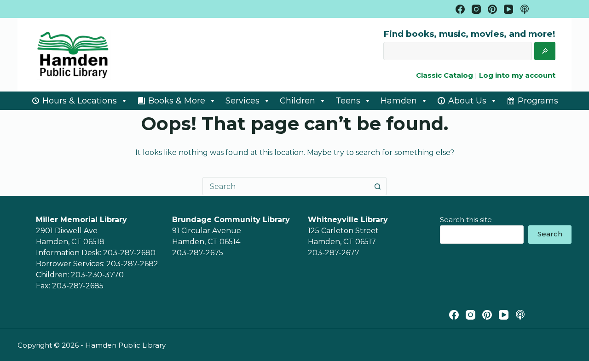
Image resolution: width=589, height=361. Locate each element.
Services (242, 101)
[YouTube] (508, 9)
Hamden (399, 101)
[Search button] (377, 186)
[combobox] (286, 186)
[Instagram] (476, 9)
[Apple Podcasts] (524, 9)
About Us (467, 101)
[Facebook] (460, 9)
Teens (347, 101)
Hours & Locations (79, 101)
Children (297, 101)
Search (549, 233)
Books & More (176, 101)
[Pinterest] (492, 9)
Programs (538, 101)
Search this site (466, 219)
